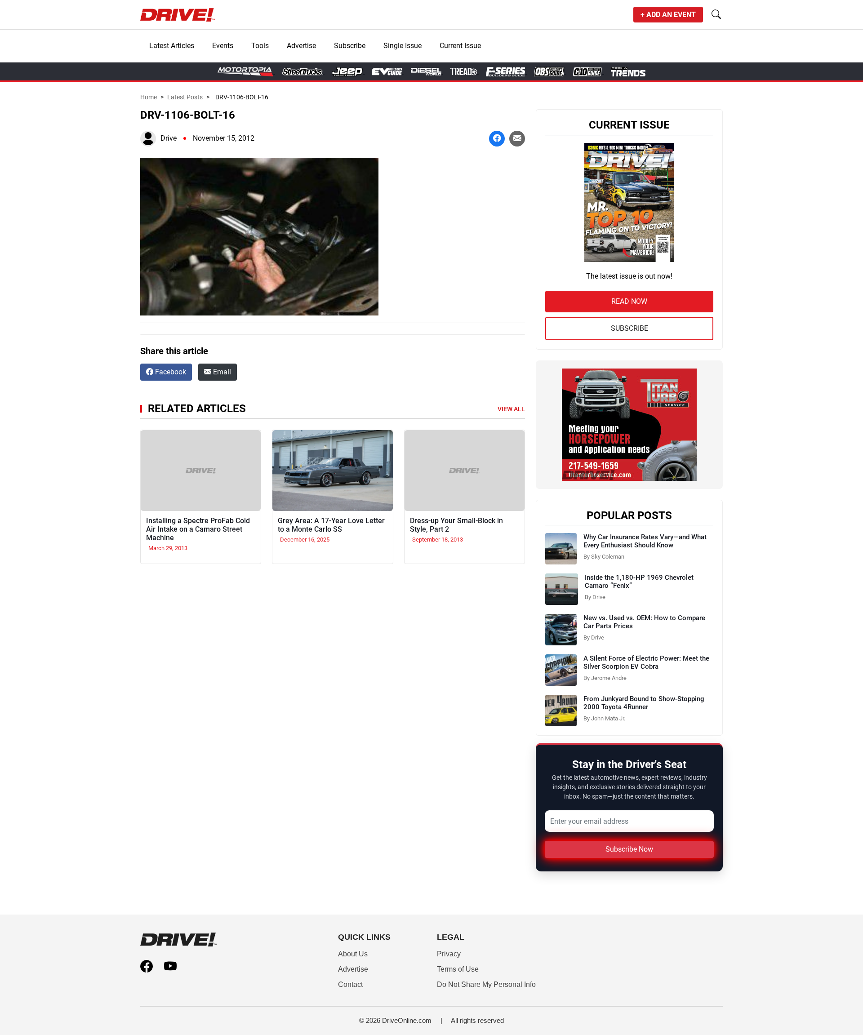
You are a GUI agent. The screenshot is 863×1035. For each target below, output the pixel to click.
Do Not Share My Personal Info (486, 984)
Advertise (301, 45)
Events (222, 45)
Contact (350, 984)
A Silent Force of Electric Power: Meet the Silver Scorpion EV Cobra (646, 662)
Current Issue (460, 45)
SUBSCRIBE (629, 328)
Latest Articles (171, 45)
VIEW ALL (511, 409)
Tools (260, 45)
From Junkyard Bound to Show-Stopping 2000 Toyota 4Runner (643, 703)
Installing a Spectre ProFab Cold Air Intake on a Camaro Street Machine (198, 529)
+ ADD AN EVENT (668, 14)
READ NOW (629, 301)
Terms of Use (458, 969)
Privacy (449, 954)
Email (221, 372)
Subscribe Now (629, 849)
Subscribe (349, 45)
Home (148, 97)
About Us (353, 954)
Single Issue (402, 45)
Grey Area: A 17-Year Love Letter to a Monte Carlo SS (331, 524)
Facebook (169, 372)
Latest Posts (185, 97)
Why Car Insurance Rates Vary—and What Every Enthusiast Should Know (645, 541)
